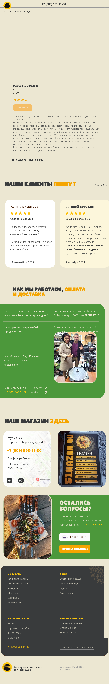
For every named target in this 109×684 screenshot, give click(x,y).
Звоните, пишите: (16, 387)
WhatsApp (36, 392)
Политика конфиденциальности (77, 647)
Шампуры (13, 597)
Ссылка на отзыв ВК (78, 218)
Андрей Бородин (80, 206)
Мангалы (13, 593)
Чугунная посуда (69, 583)
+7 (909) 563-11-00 (54, 4)
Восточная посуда (70, 578)
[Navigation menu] (104, 4)
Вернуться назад (18, 11)
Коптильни (14, 602)
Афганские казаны (18, 583)
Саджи (63, 588)
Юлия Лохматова (24, 206)
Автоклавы (66, 593)
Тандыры (13, 588)
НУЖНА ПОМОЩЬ (75, 549)
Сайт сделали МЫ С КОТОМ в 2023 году (72, 668)
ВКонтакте (36, 387)
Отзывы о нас (68, 627)
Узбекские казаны (18, 578)
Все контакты (68, 632)
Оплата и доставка (71, 623)
